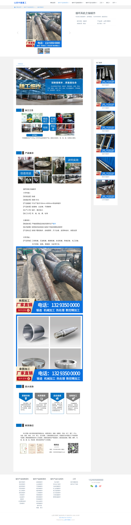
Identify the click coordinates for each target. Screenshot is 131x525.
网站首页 (52, 2)
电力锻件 (56, 482)
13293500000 (96, 479)
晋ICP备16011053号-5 (65, 517)
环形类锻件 (22, 488)
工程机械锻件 (57, 495)
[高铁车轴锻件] (105, 120)
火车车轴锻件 (105, 200)
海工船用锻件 (57, 490)
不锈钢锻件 (39, 486)
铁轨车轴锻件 (105, 177)
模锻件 (22, 499)
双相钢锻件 (39, 499)
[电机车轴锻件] (105, 74)
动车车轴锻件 (105, 108)
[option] (44, 29)
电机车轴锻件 (105, 85)
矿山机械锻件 (57, 488)
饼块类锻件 (22, 493)
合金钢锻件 (39, 484)
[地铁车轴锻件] (105, 143)
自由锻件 (22, 497)
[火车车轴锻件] (105, 189)
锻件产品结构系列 (63, 2)
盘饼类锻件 (22, 486)
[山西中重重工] (20, 2)
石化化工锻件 (57, 484)
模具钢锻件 (39, 488)
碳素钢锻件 (39, 482)
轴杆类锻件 (40, 7)
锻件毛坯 (39, 505)
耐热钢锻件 (39, 497)
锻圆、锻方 (39, 507)
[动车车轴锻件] (105, 97)
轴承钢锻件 (39, 490)
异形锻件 (22, 495)
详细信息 (20, 64)
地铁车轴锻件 (105, 154)
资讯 (107, 2)
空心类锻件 (22, 490)
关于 (114, 2)
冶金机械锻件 (57, 486)
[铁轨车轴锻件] (105, 166)
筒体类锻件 (22, 484)
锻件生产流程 (74, 484)
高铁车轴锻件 (105, 131)
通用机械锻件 (57, 497)
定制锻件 (22, 503)
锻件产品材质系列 (77, 2)
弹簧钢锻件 (39, 495)
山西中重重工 (67, 520)
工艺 (101, 2)
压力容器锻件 (57, 493)
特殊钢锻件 (39, 503)
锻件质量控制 (74, 482)
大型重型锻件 (22, 501)
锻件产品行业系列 (91, 2)
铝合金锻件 (39, 501)
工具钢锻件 (39, 493)
